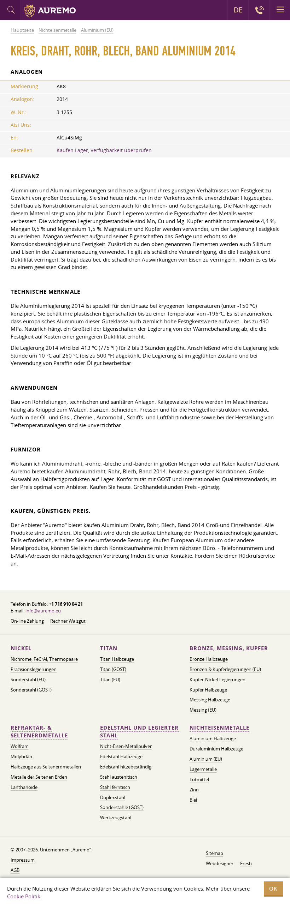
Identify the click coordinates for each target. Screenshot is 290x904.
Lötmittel (199, 779)
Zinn (194, 789)
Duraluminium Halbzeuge (216, 749)
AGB (15, 870)
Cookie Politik (23, 896)
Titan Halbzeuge (117, 659)
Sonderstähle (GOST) (122, 807)
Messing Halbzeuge (210, 699)
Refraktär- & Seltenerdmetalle (39, 731)
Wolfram (20, 746)
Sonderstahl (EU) (28, 679)
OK (273, 889)
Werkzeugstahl (115, 817)
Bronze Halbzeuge (209, 659)
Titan (108, 648)
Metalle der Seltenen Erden (39, 777)
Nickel (21, 648)
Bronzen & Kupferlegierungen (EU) (225, 669)
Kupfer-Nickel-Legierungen (217, 679)
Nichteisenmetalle (219, 727)
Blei (193, 800)
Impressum (23, 860)
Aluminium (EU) (206, 759)
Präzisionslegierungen (34, 669)
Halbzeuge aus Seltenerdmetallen (46, 767)
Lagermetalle (203, 769)
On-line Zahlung (27, 621)
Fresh (246, 863)
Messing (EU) (203, 710)
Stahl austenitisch (118, 777)
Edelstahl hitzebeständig (125, 767)
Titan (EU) (110, 679)
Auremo (50, 11)
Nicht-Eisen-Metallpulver (126, 746)
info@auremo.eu (43, 610)
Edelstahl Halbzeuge (121, 756)
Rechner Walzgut (68, 621)
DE (238, 9)
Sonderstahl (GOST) (31, 690)
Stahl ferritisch (115, 787)
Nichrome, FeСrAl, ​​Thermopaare (44, 659)
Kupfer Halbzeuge (208, 690)
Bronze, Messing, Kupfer (229, 648)
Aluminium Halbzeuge (213, 738)
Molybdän (21, 756)
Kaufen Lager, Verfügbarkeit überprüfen (104, 150)
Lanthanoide (24, 787)
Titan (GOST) (113, 669)
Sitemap (214, 853)
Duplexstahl (112, 797)
